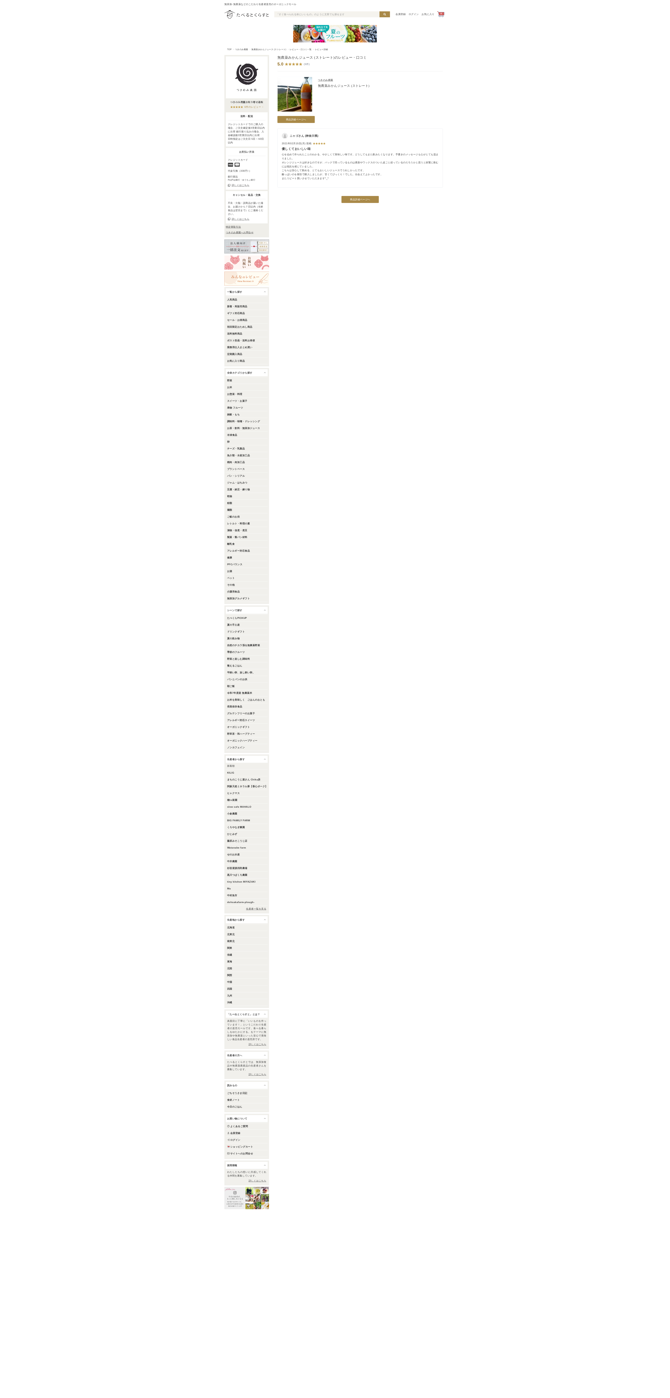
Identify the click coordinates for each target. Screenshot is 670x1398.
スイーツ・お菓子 (237, 400)
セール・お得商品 (237, 320)
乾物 (229, 496)
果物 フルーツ (235, 407)
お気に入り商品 (236, 360)
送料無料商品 (234, 333)
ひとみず (232, 834)
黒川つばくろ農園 (237, 874)
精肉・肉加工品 (236, 462)
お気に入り (428, 14)
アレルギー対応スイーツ (241, 720)
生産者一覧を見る (256, 908)
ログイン (414, 14)
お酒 (229, 571)
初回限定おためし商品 (239, 326)
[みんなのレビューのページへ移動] (246, 279)
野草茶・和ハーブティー (241, 733)
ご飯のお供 (233, 516)
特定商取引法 (233, 226)
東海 (229, 961)
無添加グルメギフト (238, 598)
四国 (229, 988)
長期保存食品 (234, 706)
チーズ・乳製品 (236, 448)
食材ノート (233, 1099)
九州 (229, 995)
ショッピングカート (241, 1146)
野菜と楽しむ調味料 (238, 658)
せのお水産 (233, 854)
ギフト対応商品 (236, 313)
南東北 (231, 941)
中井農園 (232, 861)
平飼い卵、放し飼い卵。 (241, 672)
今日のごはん (234, 1106)
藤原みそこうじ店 (237, 840)
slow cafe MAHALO (239, 806)
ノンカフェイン (236, 747)
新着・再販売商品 (237, 306)
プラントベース (236, 469)
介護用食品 (233, 591)
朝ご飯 (231, 686)
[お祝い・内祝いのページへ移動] (246, 263)
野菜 (229, 380)
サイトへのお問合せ (241, 1153)
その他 (231, 584)
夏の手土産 (233, 624)
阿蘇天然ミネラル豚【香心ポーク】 (247, 786)
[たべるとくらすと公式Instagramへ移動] (246, 1198)
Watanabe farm (236, 847)
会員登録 (401, 14)
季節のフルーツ (236, 652)
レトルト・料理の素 (238, 523)
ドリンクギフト (236, 631)
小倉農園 (232, 813)
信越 (229, 954)
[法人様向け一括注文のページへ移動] (246, 246)
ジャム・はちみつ (237, 482)
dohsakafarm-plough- (241, 902)
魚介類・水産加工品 (238, 455)
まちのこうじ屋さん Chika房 (243, 779)
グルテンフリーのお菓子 (241, 713)
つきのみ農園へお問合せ (240, 232)
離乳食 (231, 544)
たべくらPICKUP (237, 618)
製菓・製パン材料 (237, 537)
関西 (229, 975)
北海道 (231, 927)
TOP (229, 49)
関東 (229, 947)
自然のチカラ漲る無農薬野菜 (243, 645)
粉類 (229, 503)
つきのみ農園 (241, 49)
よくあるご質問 (239, 1126)
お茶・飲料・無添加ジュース (243, 428)
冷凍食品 (232, 435)
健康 (229, 557)
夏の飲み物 (233, 638)
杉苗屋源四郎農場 (237, 868)
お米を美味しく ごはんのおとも (246, 699)
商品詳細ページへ (296, 119)
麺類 (229, 509)
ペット (231, 578)
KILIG (230, 772)
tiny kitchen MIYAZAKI (241, 881)
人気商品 (232, 299)
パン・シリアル (236, 475)
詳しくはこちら (257, 1044)
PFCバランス (234, 564)
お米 (229, 387)
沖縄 (229, 1002)
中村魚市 (232, 895)
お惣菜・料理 (234, 394)
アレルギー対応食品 (238, 550)
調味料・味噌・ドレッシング (243, 421)
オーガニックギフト (238, 727)
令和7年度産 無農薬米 (239, 692)
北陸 (229, 968)
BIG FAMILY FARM (238, 820)
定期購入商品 (234, 354)
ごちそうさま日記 (237, 1093)
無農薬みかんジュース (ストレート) (268, 49)
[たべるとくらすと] (246, 14)
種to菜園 (232, 800)
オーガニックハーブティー (242, 740)
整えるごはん (234, 665)
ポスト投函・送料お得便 (241, 340)
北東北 (231, 934)
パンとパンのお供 (237, 679)
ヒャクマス (233, 793)
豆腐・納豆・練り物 (238, 489)
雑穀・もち (233, 414)
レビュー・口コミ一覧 (300, 49)
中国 (229, 982)
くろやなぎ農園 (236, 827)
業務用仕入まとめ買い (239, 347)
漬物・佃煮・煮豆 (237, 530)
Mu (229, 888)
